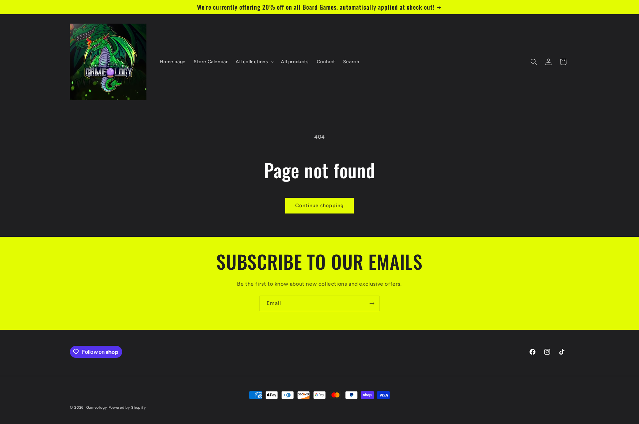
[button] (254, 62)
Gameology (96, 407)
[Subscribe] (371, 303)
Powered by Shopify (127, 407)
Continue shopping (319, 206)
